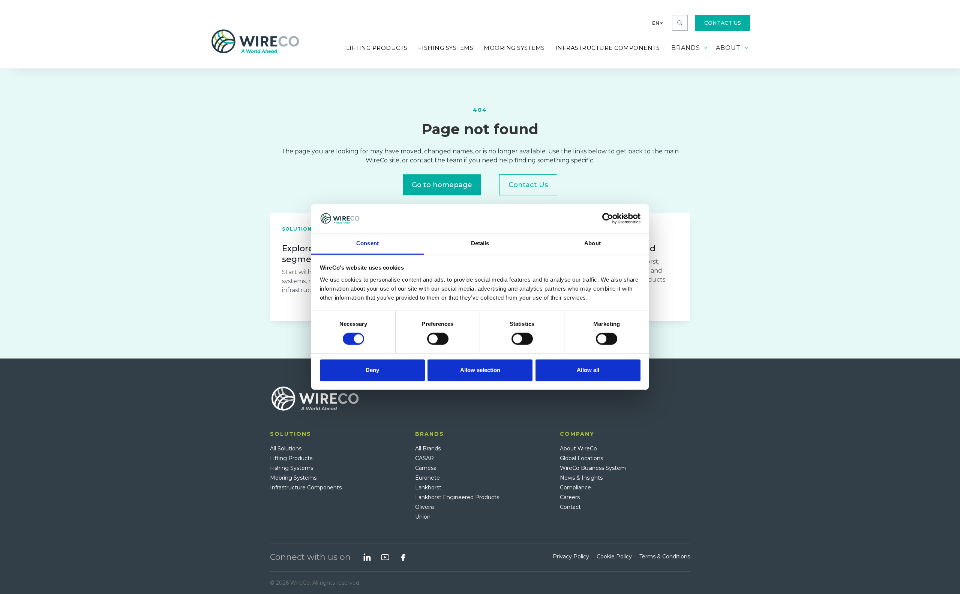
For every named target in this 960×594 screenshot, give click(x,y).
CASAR (424, 458)
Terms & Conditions (664, 556)
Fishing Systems (291, 468)
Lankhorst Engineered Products (457, 497)
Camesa (425, 468)
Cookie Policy (614, 556)
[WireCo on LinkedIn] (367, 557)
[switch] (437, 339)
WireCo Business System (593, 468)
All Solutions (286, 448)
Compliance (575, 487)
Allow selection (480, 370)
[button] (657, 23)
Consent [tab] (367, 243)
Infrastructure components (607, 47)
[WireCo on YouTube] (385, 557)
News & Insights (581, 477)
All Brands (428, 448)
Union (422, 516)
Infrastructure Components (306, 487)
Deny (372, 370)
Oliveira (424, 507)
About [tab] (592, 243)
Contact (570, 507)
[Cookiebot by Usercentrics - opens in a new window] (607, 218)
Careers (570, 497)
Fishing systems (446, 47)
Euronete (427, 477)
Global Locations (581, 458)
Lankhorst (428, 487)
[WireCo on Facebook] (403, 557)
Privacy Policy (571, 556)
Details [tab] (480, 243)
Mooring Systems (293, 477)
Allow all (588, 370)
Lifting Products (377, 47)
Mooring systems (514, 47)
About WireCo (578, 448)
